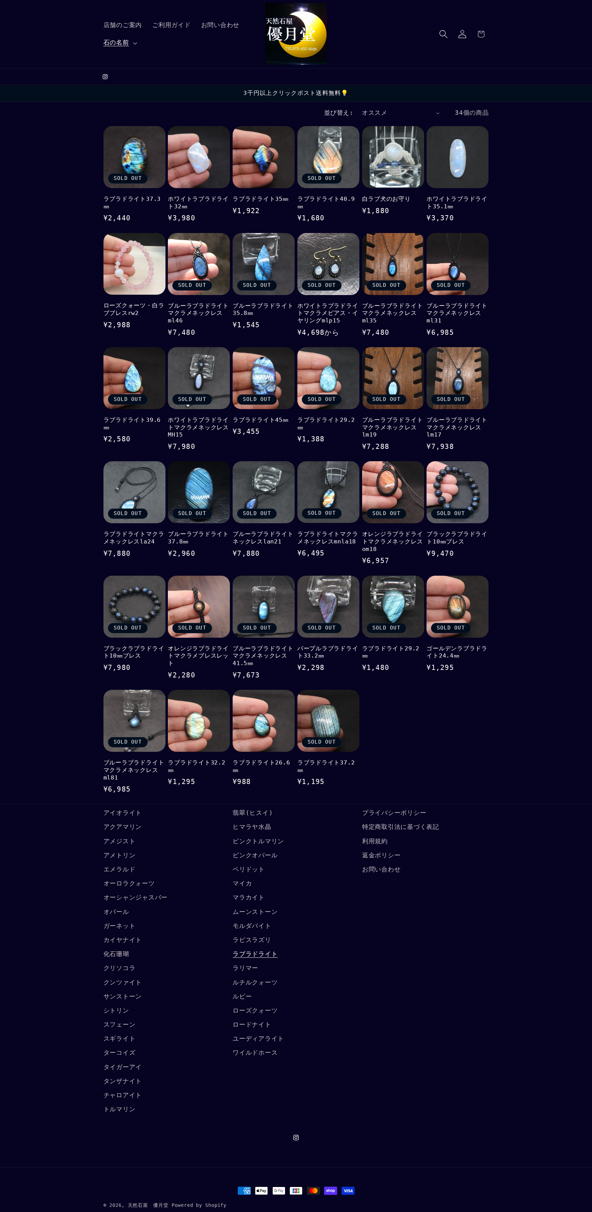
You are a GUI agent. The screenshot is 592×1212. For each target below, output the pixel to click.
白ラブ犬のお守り (386, 198)
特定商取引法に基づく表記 (400, 826)
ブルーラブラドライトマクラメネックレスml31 (457, 313)
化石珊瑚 (116, 954)
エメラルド (119, 869)
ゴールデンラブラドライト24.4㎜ (457, 652)
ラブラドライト (255, 954)
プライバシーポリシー (394, 812)
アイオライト (122, 812)
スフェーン (119, 1024)
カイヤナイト (122, 939)
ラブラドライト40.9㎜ (326, 202)
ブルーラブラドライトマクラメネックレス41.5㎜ (263, 656)
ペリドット (249, 869)
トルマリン (119, 1109)
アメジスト (119, 841)
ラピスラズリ (252, 939)
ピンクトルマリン (258, 841)
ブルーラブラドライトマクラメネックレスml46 (198, 313)
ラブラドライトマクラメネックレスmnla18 (327, 537)
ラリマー (245, 968)
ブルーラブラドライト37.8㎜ (198, 537)
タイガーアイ (122, 1067)
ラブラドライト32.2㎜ (196, 766)
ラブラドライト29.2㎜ (326, 423)
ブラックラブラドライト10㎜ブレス (457, 537)
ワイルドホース (255, 1052)
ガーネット (119, 925)
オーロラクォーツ (129, 883)
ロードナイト (252, 1024)
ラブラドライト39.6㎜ (132, 423)
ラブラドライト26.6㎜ (261, 766)
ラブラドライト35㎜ (261, 198)
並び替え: (339, 112)
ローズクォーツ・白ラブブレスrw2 (133, 309)
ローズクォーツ (255, 1010)
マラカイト (249, 897)
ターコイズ (119, 1052)
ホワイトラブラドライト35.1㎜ (457, 202)
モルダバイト (252, 925)
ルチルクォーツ (255, 982)
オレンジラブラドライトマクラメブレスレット (198, 656)
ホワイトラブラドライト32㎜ (198, 202)
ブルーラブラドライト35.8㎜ (263, 309)
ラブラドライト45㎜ (261, 419)
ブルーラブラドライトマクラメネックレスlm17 (457, 427)
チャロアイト (122, 1095)
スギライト (119, 1038)
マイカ (242, 883)
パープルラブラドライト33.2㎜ (327, 652)
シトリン (116, 1010)
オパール (116, 911)
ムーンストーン (255, 911)
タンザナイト (122, 1081)
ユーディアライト (258, 1038)
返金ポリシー (381, 855)
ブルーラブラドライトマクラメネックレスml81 (133, 770)
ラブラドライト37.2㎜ (326, 766)
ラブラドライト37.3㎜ (132, 202)
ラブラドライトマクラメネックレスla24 (133, 537)
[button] (119, 43)
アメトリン (119, 855)
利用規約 (375, 841)
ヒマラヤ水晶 (252, 826)
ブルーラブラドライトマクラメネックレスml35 (392, 313)
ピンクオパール (255, 855)
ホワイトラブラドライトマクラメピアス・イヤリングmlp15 (327, 313)
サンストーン (122, 996)
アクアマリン (122, 826)
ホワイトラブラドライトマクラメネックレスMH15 (198, 427)
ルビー (242, 996)
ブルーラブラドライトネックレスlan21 (263, 537)
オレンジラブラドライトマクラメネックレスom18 (392, 541)
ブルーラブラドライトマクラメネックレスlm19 (392, 427)
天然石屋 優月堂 (148, 1205)
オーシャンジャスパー (135, 897)
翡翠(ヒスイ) (253, 812)
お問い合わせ (381, 869)
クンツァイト (122, 982)
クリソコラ (119, 968)
